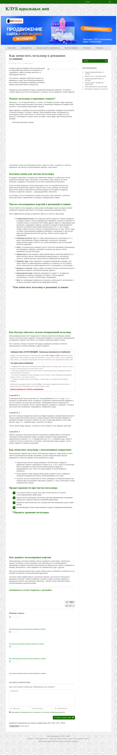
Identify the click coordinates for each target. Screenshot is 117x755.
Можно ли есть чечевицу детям (95, 76)
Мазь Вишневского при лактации (96, 86)
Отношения (87, 48)
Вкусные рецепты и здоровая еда (48, 48)
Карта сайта (12, 48)
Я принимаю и (37, 712)
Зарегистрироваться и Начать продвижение (26, 389)
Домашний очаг (26, 48)
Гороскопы (99, 48)
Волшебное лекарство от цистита (96, 89)
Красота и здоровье (71, 48)
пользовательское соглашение (30, 712)
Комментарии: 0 (28, 63)
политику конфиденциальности (54, 712)
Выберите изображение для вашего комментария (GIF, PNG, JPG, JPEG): (37, 723)
